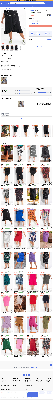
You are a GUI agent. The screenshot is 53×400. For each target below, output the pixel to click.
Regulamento (3, 381)
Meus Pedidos (48, 381)
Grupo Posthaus (27, 381)
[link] (35, 12)
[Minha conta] (46, 3)
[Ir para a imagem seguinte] (25, 27)
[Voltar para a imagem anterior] (2, 27)
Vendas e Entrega (3, 380)
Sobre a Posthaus (28, 380)
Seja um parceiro (28, 382)
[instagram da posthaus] (26, 375)
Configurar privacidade (44, 394)
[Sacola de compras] (51, 3)
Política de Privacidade (35, 367)
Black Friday (38, 382)
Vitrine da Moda (38, 381)
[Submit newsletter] (51, 365)
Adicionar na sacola (40, 25)
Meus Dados (48, 380)
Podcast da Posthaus (28, 385)
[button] (26, 72)
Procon (14, 384)
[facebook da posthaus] (24, 375)
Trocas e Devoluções (16, 381)
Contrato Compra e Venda (5, 385)
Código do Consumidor (17, 382)
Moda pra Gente (27, 384)
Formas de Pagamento (4, 382)
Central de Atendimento (17, 380)
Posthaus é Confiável (16, 385)
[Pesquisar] (10, 3)
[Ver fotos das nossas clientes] (21, 103)
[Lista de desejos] (49, 3)
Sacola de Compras (49, 384)
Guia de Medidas (39, 380)
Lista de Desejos (48, 382)
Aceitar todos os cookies (33, 394)
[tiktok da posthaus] (29, 375)
